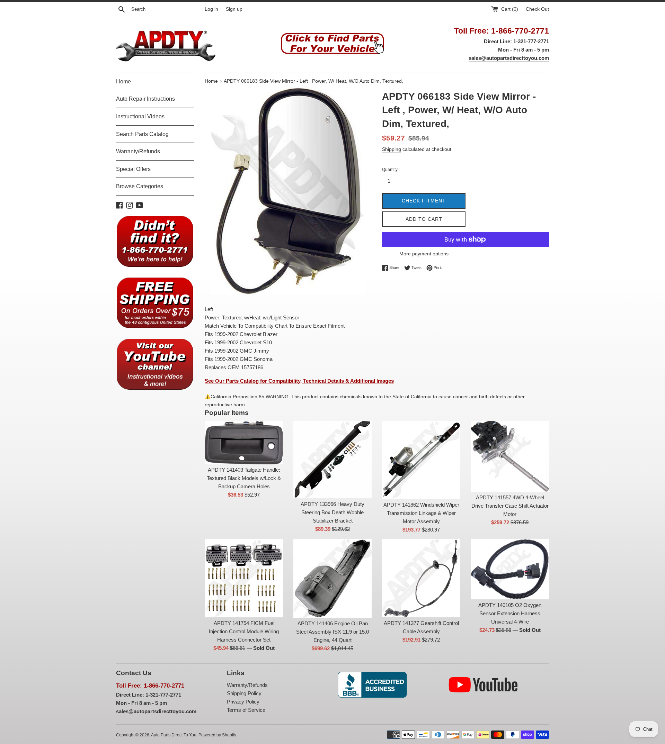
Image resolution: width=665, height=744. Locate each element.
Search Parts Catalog (142, 134)
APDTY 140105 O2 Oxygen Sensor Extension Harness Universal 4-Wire (509, 613)
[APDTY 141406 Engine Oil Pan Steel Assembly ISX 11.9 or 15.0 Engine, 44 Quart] (332, 578)
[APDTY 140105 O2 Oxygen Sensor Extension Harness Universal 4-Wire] (510, 569)
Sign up (234, 9)
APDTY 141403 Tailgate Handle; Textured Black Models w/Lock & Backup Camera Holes (244, 478)
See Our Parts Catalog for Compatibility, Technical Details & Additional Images (299, 381)
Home (123, 81)
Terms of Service (246, 710)
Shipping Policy (244, 693)
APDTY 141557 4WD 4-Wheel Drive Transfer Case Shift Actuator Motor (510, 506)
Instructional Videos (140, 116)
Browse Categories (139, 186)
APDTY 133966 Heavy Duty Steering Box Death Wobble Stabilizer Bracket (332, 512)
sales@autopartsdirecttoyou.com (509, 58)
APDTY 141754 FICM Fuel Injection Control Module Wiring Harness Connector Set (244, 631)
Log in (211, 9)
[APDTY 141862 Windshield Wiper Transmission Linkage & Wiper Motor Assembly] (421, 460)
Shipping (391, 149)
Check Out (537, 9)
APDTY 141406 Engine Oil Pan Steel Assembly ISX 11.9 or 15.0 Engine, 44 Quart (332, 631)
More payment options (424, 253)
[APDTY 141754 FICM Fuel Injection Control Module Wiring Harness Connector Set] (244, 578)
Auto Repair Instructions (145, 99)
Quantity (390, 169)
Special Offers (133, 169)
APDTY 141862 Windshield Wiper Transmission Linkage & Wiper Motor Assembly (421, 513)
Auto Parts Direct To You (173, 735)
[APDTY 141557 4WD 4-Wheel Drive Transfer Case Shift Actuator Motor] (510, 456)
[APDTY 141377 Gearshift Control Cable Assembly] (421, 578)
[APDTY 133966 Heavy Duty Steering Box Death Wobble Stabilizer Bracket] (332, 459)
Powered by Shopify (217, 735)
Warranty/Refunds (138, 151)
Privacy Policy (243, 702)
